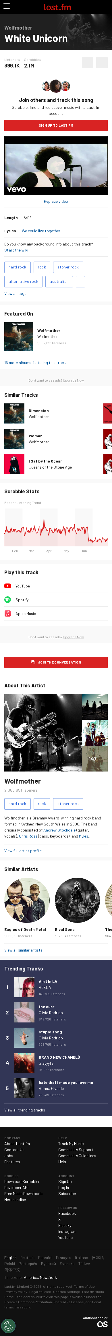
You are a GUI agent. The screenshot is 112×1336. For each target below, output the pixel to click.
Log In (63, 1187)
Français (63, 1257)
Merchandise (15, 1199)
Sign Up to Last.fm (56, 125)
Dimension (39, 410)
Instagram (67, 1231)
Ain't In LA (48, 981)
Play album (56, 165)
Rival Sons (65, 929)
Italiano (81, 1257)
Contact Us (14, 1149)
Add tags (80, 281)
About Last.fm (17, 1143)
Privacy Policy (16, 1291)
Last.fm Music (93, 1291)
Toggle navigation (7, 7)
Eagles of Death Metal (25, 929)
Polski (9, 1263)
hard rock (17, 266)
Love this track (87, 62)
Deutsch (27, 1257)
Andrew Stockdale (59, 829)
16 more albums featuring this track (35, 362)
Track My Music (71, 1143)
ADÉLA (45, 987)
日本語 (98, 1257)
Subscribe (67, 1193)
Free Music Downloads (23, 1193)
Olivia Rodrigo (51, 1012)
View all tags (15, 293)
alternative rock (23, 281)
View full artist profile (23, 850)
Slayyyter (47, 1063)
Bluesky (64, 1225)
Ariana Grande (51, 1088)
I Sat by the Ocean (46, 461)
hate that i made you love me (66, 1082)
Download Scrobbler (22, 1181)
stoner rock (68, 266)
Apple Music (26, 613)
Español (45, 1257)
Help (62, 1161)
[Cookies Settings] (8, 1326)
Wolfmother (48, 330)
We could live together (41, 230)
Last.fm (57, 7)
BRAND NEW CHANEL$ (59, 1057)
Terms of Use (84, 1286)
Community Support (75, 1149)
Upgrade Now (73, 380)
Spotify (22, 599)
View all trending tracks (24, 1109)
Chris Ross (28, 836)
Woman (36, 435)
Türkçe (84, 1263)
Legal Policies (40, 1291)
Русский (48, 1263)
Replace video (56, 201)
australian (59, 281)
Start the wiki (16, 250)
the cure (47, 1006)
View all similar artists (23, 950)
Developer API (16, 1187)
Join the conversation (59, 662)
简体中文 (12, 1269)
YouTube (23, 585)
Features (12, 1161)
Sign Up (65, 1181)
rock (42, 266)
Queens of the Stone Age (50, 467)
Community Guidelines (77, 1155)
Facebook (67, 1213)
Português (28, 1263)
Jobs (8, 1155)
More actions (102, 62)
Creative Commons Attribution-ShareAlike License (44, 1302)
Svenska (67, 1263)
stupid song (50, 1031)
